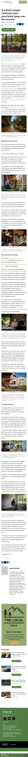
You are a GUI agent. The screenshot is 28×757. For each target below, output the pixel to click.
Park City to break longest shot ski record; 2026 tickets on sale (18, 694)
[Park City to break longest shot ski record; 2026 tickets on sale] (6, 695)
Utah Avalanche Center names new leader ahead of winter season (18, 668)
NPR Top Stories (6, 557)
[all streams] (26, 755)
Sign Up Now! (14, 643)
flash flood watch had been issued (12, 64)
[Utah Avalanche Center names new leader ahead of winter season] (6, 669)
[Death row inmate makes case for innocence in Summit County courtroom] (6, 655)
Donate (23, 2)
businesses (9, 400)
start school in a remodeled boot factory (12, 271)
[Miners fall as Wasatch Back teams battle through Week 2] (6, 682)
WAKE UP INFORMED (14, 632)
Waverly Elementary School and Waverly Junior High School (13, 264)
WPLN (12, 554)
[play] (2, 755)
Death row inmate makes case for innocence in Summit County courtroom (18, 654)
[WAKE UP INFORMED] (14, 616)
